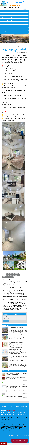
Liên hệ (15, 402)
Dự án (2, 14)
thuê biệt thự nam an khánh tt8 (8, 276)
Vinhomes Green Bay (9, 425)
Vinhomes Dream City (13, 427)
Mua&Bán (3, 26)
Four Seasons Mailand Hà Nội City (18, 363)
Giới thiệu (9, 402)
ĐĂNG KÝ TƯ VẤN (20, 440)
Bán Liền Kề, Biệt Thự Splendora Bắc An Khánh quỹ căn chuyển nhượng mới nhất (13, 294)
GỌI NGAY (3, 443)
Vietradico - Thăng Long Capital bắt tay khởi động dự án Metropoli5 (14, 300)
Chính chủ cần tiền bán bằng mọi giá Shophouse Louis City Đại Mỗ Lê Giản (15, 383)
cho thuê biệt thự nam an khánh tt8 (12, 275)
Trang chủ (4, 11)
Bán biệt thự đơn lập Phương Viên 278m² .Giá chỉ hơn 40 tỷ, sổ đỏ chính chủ (15, 309)
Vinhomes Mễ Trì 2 (11, 428)
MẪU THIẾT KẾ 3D (5, 32)
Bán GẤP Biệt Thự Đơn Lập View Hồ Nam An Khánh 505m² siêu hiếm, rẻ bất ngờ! (14, 306)
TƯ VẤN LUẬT (4, 23)
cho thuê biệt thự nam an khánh (12, 273)
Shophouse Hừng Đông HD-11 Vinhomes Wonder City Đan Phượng (15, 378)
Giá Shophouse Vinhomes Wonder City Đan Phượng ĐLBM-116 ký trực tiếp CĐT (16, 396)
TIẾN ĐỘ (3, 29)
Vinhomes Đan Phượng (17, 426)
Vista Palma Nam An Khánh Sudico (18, 356)
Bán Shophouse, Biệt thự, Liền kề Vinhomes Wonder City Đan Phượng (16, 374)
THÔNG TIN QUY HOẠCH (7, 20)
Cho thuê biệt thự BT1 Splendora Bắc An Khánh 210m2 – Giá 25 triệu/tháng (13, 288)
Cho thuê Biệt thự (16, 46)
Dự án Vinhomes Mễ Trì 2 (15, 349)
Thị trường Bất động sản (8, 17)
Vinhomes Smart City (19, 425)
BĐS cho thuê (6, 46)
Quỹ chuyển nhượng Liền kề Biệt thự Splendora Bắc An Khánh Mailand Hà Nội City (14, 303)
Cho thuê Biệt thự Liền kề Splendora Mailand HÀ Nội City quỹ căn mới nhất (14, 285)
